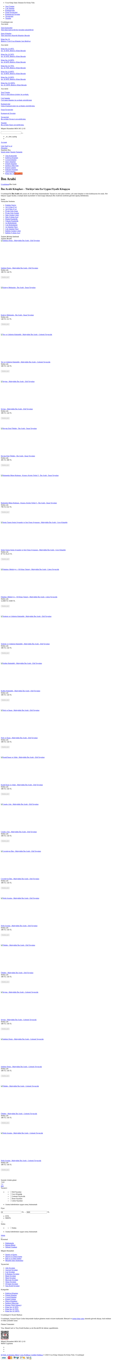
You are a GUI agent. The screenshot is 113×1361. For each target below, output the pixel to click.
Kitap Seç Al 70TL (12, 1309)
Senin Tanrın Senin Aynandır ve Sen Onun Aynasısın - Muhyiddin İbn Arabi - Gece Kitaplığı (33, 550)
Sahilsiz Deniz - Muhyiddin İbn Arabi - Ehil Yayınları (19, 268)
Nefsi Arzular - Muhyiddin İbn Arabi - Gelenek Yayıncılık (21, 1161)
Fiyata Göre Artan (11, 211)
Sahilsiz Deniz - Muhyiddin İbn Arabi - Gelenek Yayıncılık (21, 1067)
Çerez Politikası (25, 1355)
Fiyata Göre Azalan (12, 213)
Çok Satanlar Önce (12, 229)
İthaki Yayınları (10, 1276)
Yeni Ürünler (9, 6)
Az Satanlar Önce (11, 227)
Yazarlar (8, 18)
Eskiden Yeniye (10, 205)
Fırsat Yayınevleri (11, 12)
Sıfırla (3, 1235)
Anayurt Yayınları (11, 1270)
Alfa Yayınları (10, 1268)
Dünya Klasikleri (11, 1301)
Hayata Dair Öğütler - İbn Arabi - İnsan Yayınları (18, 456)
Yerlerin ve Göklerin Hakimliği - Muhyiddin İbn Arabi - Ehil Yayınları (25, 644)
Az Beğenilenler (11, 223)
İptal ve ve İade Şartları (13, 1258)
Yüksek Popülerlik (11, 221)
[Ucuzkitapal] (1, 130)
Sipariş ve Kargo (11, 1254)
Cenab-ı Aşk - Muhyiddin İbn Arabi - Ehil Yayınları (19, 832)
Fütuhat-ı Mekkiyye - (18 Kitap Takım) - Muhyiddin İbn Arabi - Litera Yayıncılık (29, 597)
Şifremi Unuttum (11, 1247)
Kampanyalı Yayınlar (12, 14)
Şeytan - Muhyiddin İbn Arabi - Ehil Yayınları (17, 409)
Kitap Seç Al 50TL (12, 1307)
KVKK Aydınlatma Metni (10, 1355)
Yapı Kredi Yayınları (12, 1286)
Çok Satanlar (9, 8)
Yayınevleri (9, 16)
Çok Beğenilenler (11, 225)
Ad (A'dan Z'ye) (11, 207)
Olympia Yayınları (11, 1284)
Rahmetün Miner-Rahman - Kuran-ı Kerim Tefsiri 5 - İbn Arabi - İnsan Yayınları (29, 503)
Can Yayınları (10, 1272)
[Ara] (22, 133)
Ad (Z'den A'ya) (11, 209)
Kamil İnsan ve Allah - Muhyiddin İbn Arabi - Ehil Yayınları (22, 785)
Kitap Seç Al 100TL (12, 1311)
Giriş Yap (4, 146)
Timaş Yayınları (10, 1282)
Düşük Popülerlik (11, 219)
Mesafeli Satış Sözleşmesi (14, 1260)
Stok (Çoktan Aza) (11, 217)
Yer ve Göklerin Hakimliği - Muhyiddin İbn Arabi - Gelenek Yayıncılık (25, 362)
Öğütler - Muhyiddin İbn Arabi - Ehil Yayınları (17, 973)
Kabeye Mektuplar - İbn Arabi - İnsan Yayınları (17, 315)
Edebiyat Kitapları (11, 1293)
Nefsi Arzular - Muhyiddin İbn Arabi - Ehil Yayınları (19, 926)
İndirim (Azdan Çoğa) (13, 231)
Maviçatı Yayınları (11, 1280)
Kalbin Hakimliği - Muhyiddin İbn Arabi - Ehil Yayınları (20, 691)
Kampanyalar (10, 10)
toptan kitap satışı (78, 1319)
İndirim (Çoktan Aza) (12, 233)
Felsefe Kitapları (11, 1295)
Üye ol (9, 146)
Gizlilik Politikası (37, 1355)
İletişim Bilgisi (10, 1245)
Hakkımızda (9, 1243)
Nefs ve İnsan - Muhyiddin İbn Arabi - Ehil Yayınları (19, 738)
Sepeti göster (5, 152)
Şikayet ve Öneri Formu (13, 1256)
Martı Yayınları (10, 1278)
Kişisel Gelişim (10, 1299)
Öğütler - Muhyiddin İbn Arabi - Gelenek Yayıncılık (19, 1114)
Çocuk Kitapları (10, 1297)
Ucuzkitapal (5, 184)
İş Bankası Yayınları (12, 1274)
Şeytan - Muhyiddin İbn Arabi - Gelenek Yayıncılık (19, 1020)
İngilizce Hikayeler (12, 1303)
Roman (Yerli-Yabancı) (13, 1305)
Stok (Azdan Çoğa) (12, 215)
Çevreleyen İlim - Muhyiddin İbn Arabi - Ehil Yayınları (20, 879)
